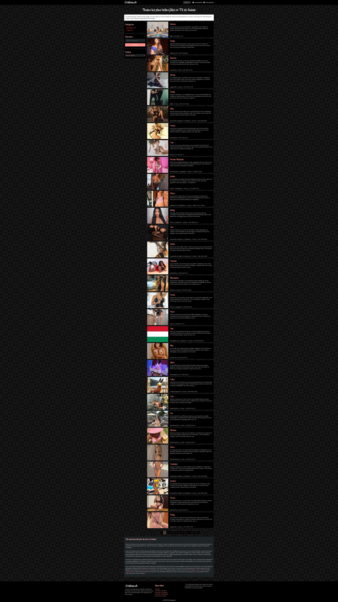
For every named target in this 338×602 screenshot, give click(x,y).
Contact (157, 589)
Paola (172, 294)
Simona (173, 57)
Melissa (173, 430)
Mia (171, 345)
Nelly (172, 514)
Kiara (172, 193)
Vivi (171, 227)
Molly (172, 210)
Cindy (172, 91)
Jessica (173, 481)
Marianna (174, 277)
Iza (171, 413)
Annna (173, 24)
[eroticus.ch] (130, 3)
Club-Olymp (191, 570)
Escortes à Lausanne (161, 592)
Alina (172, 362)
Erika (172, 379)
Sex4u (148, 570)
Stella (172, 244)
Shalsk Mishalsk (177, 159)
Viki (171, 328)
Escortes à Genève (161, 591)
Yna (172, 396)
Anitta (172, 176)
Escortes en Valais (160, 596)
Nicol (172, 311)
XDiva (142, 570)
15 (196, 533)
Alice (172, 108)
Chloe (172, 447)
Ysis (171, 142)
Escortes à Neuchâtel (161, 594)
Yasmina (174, 464)
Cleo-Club (200, 570)
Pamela (173, 261)
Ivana (172, 125)
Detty (172, 41)
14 (192, 533)
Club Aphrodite (130, 571)
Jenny (172, 74)
